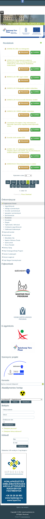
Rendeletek (8, 218)
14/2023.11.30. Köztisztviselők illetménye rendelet (22, 100)
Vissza (5, 402)
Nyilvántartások (9, 215)
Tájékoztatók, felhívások (12, 225)
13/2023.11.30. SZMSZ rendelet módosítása (20, 111)
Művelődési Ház (10, 238)
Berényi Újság (7, 247)
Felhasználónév (7, 409)
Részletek (24, 52)
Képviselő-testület (8, 232)
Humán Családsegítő (9, 254)
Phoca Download (26, 194)
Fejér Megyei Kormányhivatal (12, 260)
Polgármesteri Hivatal (9, 203)
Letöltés (36, 52)
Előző (13, 182)
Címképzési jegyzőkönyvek (13, 227)
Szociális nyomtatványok (12, 211)
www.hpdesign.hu (25, 516)
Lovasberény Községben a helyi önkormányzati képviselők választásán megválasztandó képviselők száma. (23, 124)
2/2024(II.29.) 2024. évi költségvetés (18, 49)
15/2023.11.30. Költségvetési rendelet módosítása (22, 88)
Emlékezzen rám (8, 420)
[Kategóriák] (41, 43)
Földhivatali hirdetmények (12, 229)
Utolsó (32, 186)
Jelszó (5, 414)
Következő (24, 186)
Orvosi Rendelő (9, 245)
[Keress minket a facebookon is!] (22, 1)
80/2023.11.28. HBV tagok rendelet (17, 77)
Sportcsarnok (9, 242)
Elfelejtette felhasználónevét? (13, 431)
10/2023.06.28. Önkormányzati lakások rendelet (21, 164)
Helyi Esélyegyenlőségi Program (13, 251)
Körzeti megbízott (8, 257)
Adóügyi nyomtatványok (12, 208)
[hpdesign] (14, 503)
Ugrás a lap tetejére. (22, 507)
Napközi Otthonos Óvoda (12, 240)
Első (8, 182)
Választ (15, 402)
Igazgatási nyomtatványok (13, 213)
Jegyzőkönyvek (9, 206)
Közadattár (8, 220)
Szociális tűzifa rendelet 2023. (16, 137)
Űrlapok (7, 222)
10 (18, 186)
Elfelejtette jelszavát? (10, 428)
